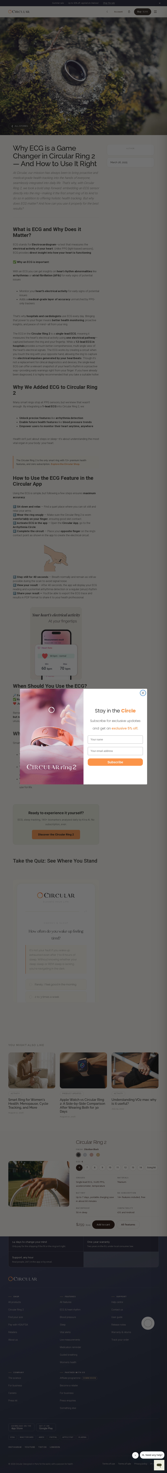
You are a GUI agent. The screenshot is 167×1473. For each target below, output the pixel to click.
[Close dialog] (143, 693)
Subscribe (115, 762)
